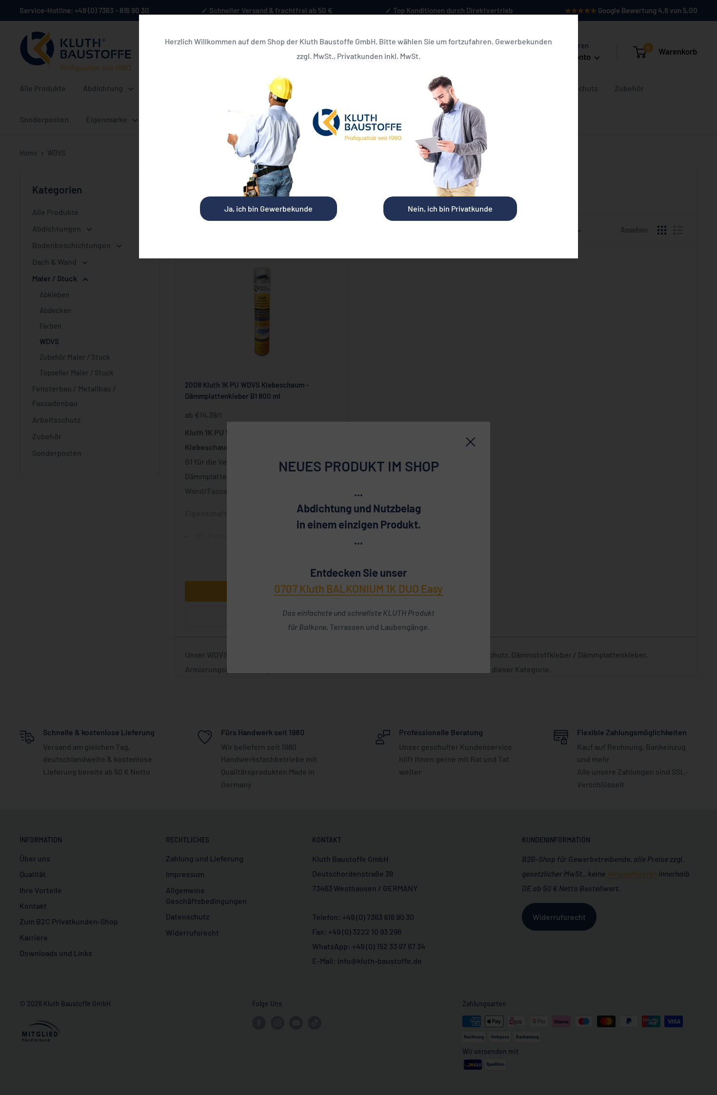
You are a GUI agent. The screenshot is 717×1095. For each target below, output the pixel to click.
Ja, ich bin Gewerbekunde (268, 208)
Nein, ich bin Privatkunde (450, 208)
